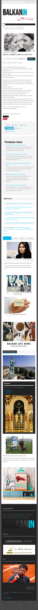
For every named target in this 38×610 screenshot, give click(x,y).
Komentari (30, 238)
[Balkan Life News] (19, 335)
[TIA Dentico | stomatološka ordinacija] (19, 18)
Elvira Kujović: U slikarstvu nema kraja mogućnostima (19, 223)
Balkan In (21, 387)
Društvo (8, 393)
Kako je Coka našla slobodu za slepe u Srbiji (14, 456)
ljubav (16, 125)
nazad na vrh (6, 233)
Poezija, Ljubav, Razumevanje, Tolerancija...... (17, 154)
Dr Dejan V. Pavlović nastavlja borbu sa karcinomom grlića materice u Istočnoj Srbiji (18, 208)
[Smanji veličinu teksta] (20, 58)
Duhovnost (9, 392)
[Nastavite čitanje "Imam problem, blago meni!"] (19, 305)
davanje (24, 125)
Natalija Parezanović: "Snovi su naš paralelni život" (19, 203)
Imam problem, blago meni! (19, 314)
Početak (13, 27)
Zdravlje (22, 238)
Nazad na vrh (30, 588)
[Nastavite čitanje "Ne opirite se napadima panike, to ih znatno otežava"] (19, 283)
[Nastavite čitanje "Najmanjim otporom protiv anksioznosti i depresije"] (19, 250)
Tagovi (8, 125)
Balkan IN (16, 592)
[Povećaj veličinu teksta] (21, 58)
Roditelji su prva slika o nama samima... (16, 174)
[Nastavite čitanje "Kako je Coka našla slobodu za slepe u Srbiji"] (19, 445)
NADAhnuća (20, 27)
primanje (10, 128)
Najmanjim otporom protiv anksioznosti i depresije (18, 263)
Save (6, 119)
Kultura (15, 238)
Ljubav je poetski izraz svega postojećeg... (17, 185)
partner (19, 128)
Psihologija (7, 238)
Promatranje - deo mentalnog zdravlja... (16, 145)
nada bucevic (11, 131)
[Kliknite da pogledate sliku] (19, 42)
